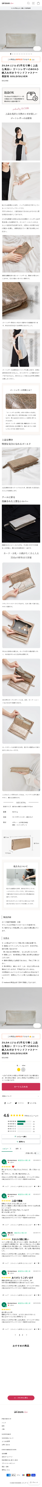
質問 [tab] (17, 1149)
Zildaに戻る (22, 1398)
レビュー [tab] (5, 1149)
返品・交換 (5, 1466)
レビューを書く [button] (22, 1137)
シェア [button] (6, 1186)
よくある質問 (6, 1441)
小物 (3, 1429)
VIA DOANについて (7, 1438)
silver (23, 1070)
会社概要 (4, 1453)
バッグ (4, 1422)
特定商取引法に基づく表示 (10, 1460)
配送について (7, 1096)
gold (19, 1070)
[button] (35, 1186)
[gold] (2, 1382)
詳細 (33, 59)
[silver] (5, 1382)
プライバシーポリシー (8, 1463)
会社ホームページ (7, 1457)
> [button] (26, 1335)
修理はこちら (6, 1470)
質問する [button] (22, 1142)
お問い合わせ (6, 1444)
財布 (3, 1426)
